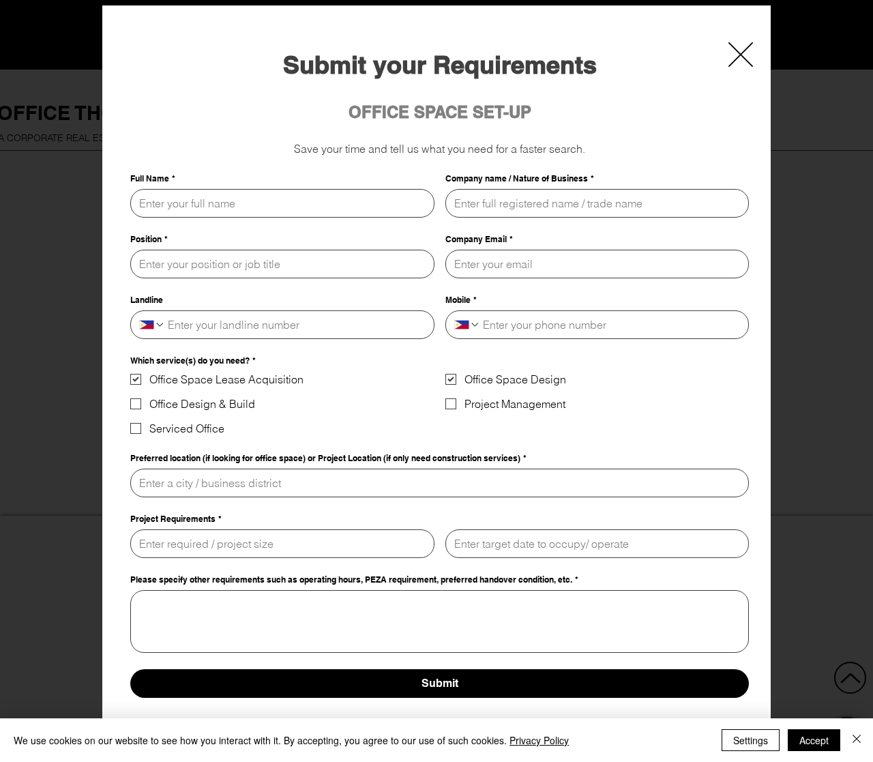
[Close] (856, 740)
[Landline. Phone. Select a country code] (152, 324)
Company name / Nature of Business (519, 178)
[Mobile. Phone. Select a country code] (467, 324)
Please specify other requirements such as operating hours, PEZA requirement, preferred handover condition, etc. (354, 579)
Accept (814, 740)
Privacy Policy (539, 740)
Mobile (461, 300)
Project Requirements (176, 519)
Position (149, 239)
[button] (740, 54)
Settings (750, 740)
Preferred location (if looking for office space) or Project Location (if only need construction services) (328, 458)
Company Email (479, 239)
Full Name (152, 178)
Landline (146, 300)
